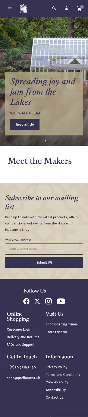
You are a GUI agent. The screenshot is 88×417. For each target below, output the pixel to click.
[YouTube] (61, 303)
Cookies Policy (57, 382)
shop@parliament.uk (23, 378)
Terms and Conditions (63, 374)
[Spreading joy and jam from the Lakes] (44, 81)
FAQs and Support (21, 344)
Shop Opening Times (62, 324)
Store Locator (56, 332)
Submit (42, 262)
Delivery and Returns (23, 337)
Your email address (18, 240)
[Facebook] (26, 303)
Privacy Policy (56, 367)
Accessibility (56, 390)
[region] (44, 81)
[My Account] (66, 8)
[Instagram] (48, 303)
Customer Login (19, 329)
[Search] (54, 8)
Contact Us (54, 397)
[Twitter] (37, 302)
